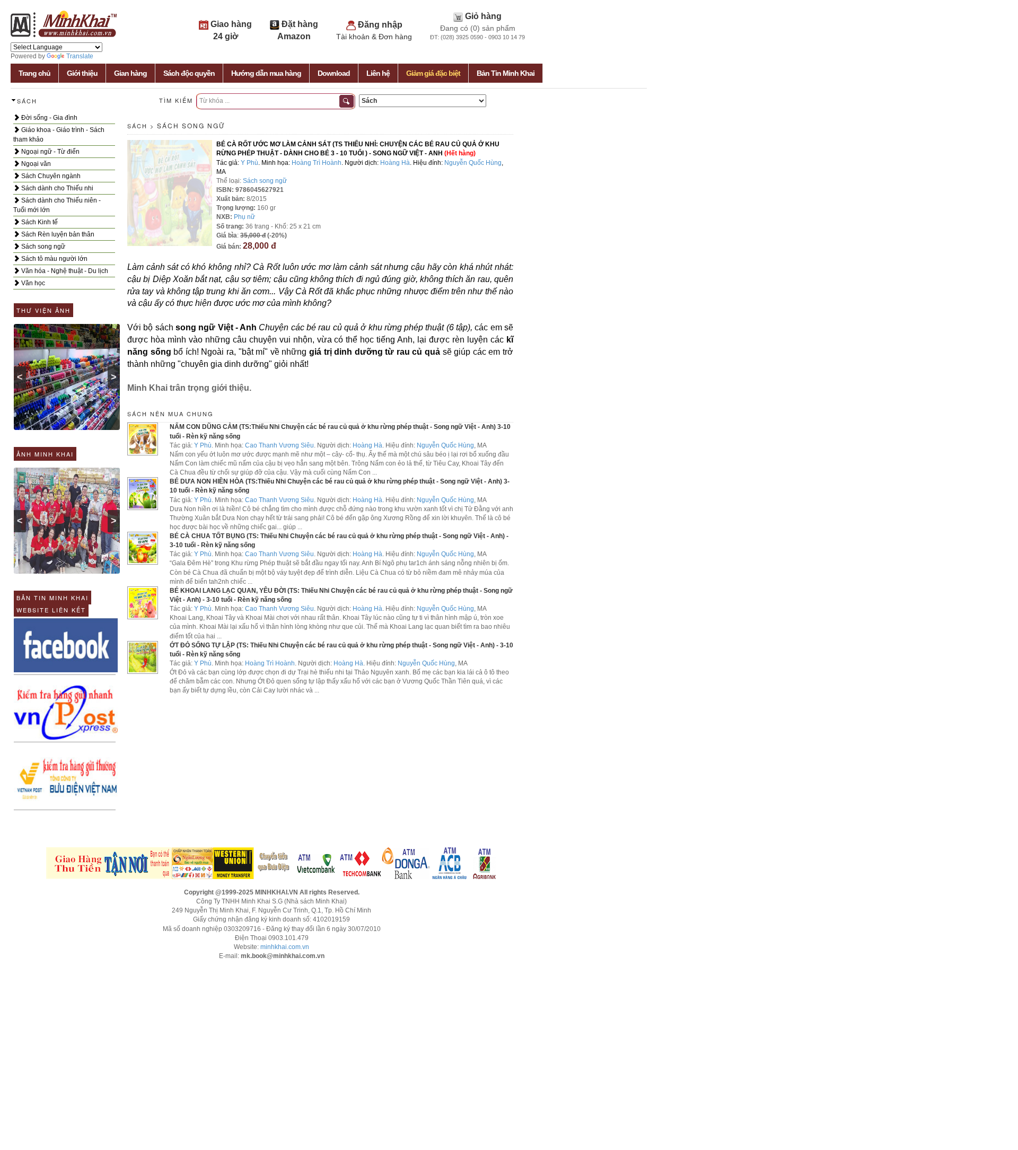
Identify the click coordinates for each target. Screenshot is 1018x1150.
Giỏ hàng (483, 16)
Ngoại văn (35, 164)
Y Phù (249, 162)
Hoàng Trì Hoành (316, 162)
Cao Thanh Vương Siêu (279, 445)
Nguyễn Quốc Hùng (473, 162)
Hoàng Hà (395, 162)
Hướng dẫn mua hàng (266, 73)
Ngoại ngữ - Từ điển (50, 151)
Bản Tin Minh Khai (505, 73)
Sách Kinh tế (39, 222)
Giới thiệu (82, 73)
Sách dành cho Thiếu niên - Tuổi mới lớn (57, 205)
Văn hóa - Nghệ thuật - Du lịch (64, 271)
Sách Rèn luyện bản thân (57, 234)
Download (334, 73)
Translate (79, 56)
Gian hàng (130, 73)
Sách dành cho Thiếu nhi (56, 188)
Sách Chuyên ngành (50, 176)
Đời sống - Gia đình (48, 117)
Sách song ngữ (42, 246)
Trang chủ (34, 73)
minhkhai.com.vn (284, 947)
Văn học (32, 283)
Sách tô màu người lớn (53, 258)
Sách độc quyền (189, 73)
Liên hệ (378, 73)
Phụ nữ (244, 217)
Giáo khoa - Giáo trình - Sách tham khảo (58, 134)
